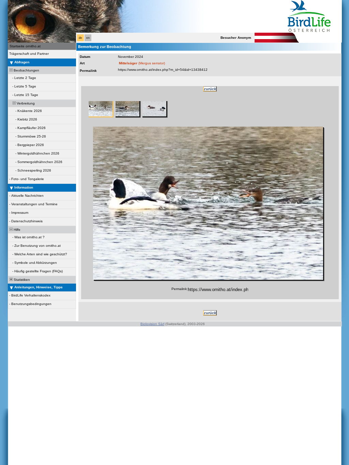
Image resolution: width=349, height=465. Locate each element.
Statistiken (21, 280)
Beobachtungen (26, 70)
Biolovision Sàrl (152, 324)
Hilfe (16, 229)
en (88, 37)
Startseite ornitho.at (25, 46)
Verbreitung (25, 103)
